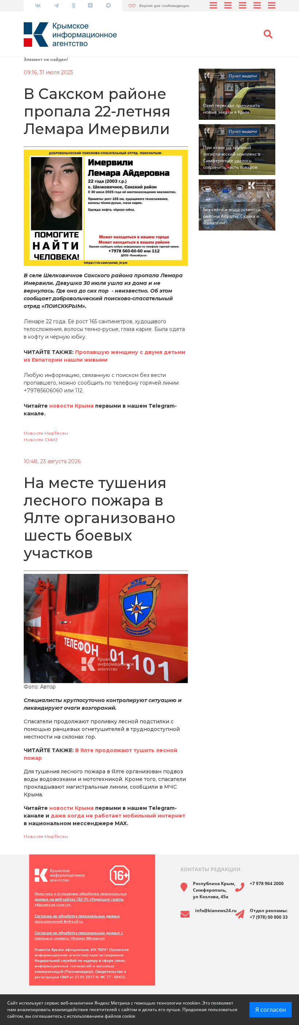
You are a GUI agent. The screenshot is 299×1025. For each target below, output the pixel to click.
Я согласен (270, 1010)
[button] (268, 34)
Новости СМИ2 (41, 439)
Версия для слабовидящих (164, 5)
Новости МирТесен (46, 433)
